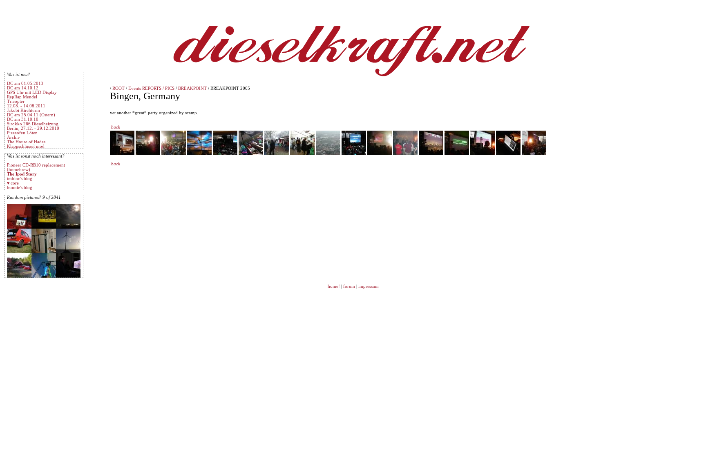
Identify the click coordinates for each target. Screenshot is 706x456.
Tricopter (16, 101)
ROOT (118, 88)
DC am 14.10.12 (22, 88)
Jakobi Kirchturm (23, 110)
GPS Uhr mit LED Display (32, 92)
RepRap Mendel (22, 97)
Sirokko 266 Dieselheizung (32, 124)
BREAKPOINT (192, 88)
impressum (368, 286)
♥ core (13, 183)
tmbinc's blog (19, 178)
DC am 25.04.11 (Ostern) (31, 115)
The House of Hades (26, 142)
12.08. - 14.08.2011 (26, 106)
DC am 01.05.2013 (25, 83)
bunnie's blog (19, 187)
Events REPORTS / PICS (151, 88)
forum (349, 286)
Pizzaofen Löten (22, 133)
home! (334, 286)
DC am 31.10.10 (22, 119)
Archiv (13, 137)
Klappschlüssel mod (26, 146)
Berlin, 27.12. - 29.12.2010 (33, 128)
